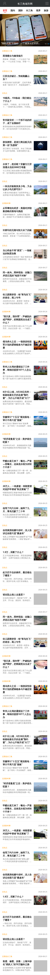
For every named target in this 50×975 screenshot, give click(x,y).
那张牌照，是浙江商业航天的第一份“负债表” (17, 143)
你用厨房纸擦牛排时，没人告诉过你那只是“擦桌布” (17, 532)
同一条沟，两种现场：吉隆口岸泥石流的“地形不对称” (17, 274)
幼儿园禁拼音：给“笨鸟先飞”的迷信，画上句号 (17, 296)
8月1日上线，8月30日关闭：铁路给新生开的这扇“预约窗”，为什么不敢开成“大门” (17, 395)
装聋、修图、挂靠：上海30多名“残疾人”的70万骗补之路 (17, 958)
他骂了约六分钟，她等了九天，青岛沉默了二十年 (16, 510)
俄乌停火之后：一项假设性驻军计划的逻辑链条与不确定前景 (17, 344)
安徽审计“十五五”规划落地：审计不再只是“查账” (17, 418)
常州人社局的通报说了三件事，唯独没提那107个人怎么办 (17, 369)
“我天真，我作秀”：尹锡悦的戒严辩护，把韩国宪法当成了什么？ (17, 319)
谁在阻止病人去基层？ (14, 594)
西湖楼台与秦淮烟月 (13, 55)
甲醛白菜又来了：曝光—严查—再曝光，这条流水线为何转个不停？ (17, 464)
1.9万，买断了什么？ (13, 552)
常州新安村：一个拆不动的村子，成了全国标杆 (17, 121)
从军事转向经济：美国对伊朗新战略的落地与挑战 (17, 210)
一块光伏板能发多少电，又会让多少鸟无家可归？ (17, 188)
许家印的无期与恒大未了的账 (17, 230)
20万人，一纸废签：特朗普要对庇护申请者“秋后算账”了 (17, 488)
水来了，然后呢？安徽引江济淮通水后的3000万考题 (17, 166)
